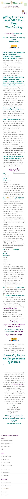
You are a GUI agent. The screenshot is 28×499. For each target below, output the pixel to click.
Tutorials (5, 491)
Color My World (6, 462)
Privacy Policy (6, 495)
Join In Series (6, 459)
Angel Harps (6, 488)
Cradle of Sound (6, 472)
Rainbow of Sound (7, 465)
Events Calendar (7, 485)
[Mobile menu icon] (25, 4)
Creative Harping (7, 456)
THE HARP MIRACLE (17, 384)
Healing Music (6, 469)
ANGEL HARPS (18, 33)
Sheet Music (6, 475)
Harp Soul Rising (7, 482)
